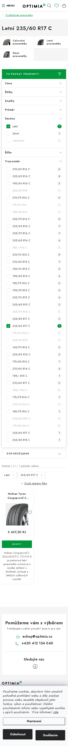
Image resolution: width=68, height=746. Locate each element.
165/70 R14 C (36, 347)
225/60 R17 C (36, 433)
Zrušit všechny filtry (35, 483)
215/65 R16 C (36, 169)
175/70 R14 (36, 205)
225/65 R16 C (36, 176)
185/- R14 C (36, 247)
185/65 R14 (36, 212)
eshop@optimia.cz (37, 636)
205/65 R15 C (36, 304)
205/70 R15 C (36, 312)
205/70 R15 (36, 340)
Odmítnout (18, 734)
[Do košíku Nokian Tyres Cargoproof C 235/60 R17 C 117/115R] (17, 544)
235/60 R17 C (36, 326)
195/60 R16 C (36, 183)
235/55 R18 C (36, 440)
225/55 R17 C (36, 319)
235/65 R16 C (36, 226)
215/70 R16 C (36, 404)
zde (55, 712)
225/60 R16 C (36, 354)
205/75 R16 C (36, 233)
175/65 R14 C (36, 361)
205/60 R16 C (36, 418)
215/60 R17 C (36, 383)
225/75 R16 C (36, 219)
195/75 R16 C (36, 290)
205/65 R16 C (36, 240)
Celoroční (36, 141)
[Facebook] (35, 666)
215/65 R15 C (36, 262)
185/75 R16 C (36, 283)
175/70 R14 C (36, 333)
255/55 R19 (36, 190)
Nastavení (34, 721)
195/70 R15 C (36, 269)
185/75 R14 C (36, 411)
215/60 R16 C (36, 369)
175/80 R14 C (36, 426)
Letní (36, 126)
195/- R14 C (36, 390)
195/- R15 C (36, 376)
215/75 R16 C (36, 198)
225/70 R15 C (36, 297)
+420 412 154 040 (37, 643)
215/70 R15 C (36, 255)
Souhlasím (50, 735)
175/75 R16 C (36, 397)
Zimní (36, 133)
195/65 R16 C (36, 276)
